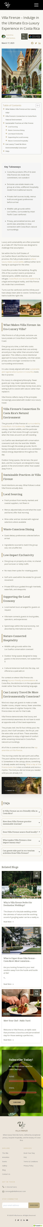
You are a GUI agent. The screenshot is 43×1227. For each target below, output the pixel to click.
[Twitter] (35, 43)
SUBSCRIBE (17, 1102)
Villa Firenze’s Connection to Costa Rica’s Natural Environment (21, 118)
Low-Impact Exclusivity (15, 134)
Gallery (4, 1166)
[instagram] (21, 1220)
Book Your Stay (29, 1153)
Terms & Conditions (31, 1161)
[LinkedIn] (24, 1220)
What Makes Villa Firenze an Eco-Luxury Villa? (21, 111)
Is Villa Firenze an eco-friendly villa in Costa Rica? (20, 812)
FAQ (25, 1157)
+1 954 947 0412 (10, 1187)
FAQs (8, 151)
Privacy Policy (28, 1166)
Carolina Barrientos (10, 36)
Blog (4, 1170)
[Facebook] (32, 43)
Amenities (5, 1157)
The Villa (5, 1153)
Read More (7, 922)
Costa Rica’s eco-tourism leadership (23, 279)
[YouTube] (27, 1220)
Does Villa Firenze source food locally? (20, 832)
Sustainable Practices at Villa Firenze (20, 123)
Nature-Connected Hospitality (18, 141)
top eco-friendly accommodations (22, 680)
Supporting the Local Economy (18, 137)
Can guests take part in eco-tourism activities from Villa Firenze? (19, 851)
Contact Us (6, 1174)
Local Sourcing (13, 127)
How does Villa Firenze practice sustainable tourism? (17, 822)
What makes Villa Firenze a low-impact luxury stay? (17, 841)
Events (4, 1161)
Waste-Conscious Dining (16, 130)
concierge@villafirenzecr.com (14, 1191)
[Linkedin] (39, 43)
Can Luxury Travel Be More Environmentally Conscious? (16, 146)
